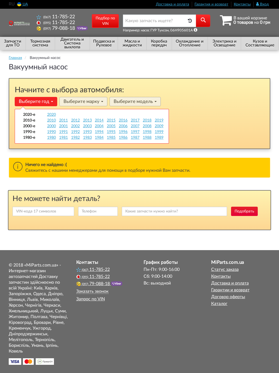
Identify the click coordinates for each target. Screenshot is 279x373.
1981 (63, 138)
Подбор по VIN (105, 21)
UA (25, 4)
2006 (123, 126)
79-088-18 (59, 28)
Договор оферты (228, 297)
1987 (135, 138)
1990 (51, 132)
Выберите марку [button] (82, 101)
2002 (75, 126)
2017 (135, 120)
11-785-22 (59, 16)
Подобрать (244, 211)
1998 (147, 132)
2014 (99, 120)
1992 (75, 132)
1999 (159, 132)
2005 (111, 126)
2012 (75, 120)
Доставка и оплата (172, 4)
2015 (111, 120)
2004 (99, 126)
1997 (135, 132)
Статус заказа (225, 269)
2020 (51, 115)
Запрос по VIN (90, 299)
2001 (63, 126)
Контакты (242, 4)
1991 (63, 132)
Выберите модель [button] (134, 101)
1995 (111, 132)
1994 (99, 132)
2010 (51, 120)
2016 (123, 120)
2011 (63, 120)
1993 (87, 132)
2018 (147, 120)
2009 (159, 126)
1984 (99, 138)
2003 (87, 126)
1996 (123, 132)
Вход (264, 4)
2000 (51, 126)
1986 (123, 138)
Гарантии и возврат (230, 290)
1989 (159, 138)
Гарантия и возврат (211, 4)
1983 (87, 138)
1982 (75, 138)
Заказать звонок (92, 291)
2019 (159, 120)
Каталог (219, 303)
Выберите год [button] (34, 101)
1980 (51, 138)
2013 (87, 120)
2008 (147, 126)
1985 (111, 138)
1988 (147, 138)
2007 (135, 126)
